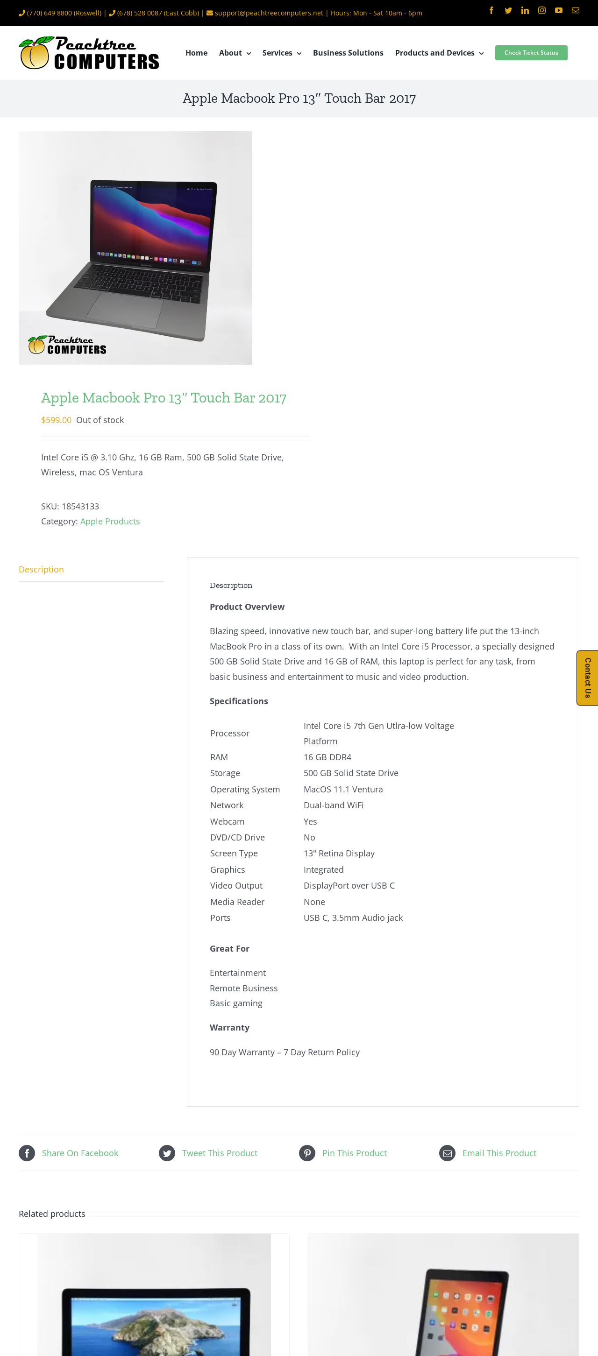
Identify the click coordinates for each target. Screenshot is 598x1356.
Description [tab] (41, 569)
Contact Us (588, 678)
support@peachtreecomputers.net (269, 12)
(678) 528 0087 (139, 12)
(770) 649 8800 (49, 12)
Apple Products (110, 521)
